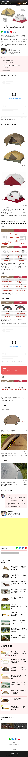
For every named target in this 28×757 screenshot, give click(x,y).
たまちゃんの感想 (6, 70)
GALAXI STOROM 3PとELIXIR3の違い (11, 65)
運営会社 (14, 746)
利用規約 (14, 742)
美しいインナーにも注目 (8, 62)
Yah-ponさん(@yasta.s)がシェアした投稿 (13, 361)
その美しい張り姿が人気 (8, 60)
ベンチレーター (6, 67)
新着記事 (18, 5)
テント (16, 553)
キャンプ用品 (10, 5)
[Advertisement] (14, 532)
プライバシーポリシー (14, 744)
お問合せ (14, 749)
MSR (4, 553)
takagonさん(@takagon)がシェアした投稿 (13, 114)
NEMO (10, 553)
